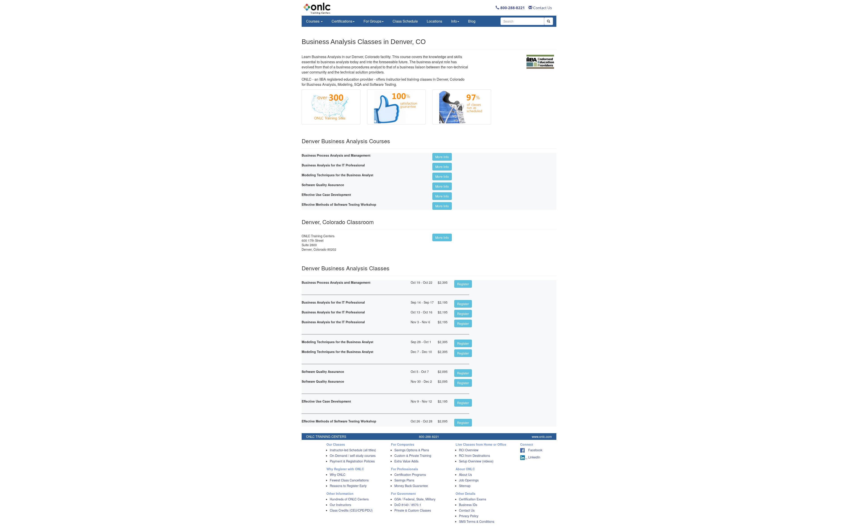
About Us (465, 474)
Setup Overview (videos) (476, 461)
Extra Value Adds (406, 461)
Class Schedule (405, 21)
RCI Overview (468, 450)
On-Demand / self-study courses (353, 455)
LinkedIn (533, 457)
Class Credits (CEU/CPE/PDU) (351, 510)
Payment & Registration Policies (352, 461)
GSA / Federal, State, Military (414, 499)
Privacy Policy (468, 516)
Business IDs (468, 504)
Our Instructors (340, 504)
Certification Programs (410, 474)
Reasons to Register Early (348, 485)
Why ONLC (337, 474)
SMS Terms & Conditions (476, 521)
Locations (434, 21)
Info (454, 21)
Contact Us (542, 7)
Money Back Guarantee (411, 485)
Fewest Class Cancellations (349, 480)
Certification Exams (472, 499)
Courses (313, 21)
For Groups (372, 21)
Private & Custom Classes (412, 510)
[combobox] (522, 21)
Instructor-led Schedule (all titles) (353, 450)
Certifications (342, 21)
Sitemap (465, 485)
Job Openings (469, 480)
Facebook (533, 450)
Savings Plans (404, 480)
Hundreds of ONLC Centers (349, 499)
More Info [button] (442, 157)
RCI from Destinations (474, 455)
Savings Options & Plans (411, 450)
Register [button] (463, 284)
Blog (471, 21)
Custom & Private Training (412, 455)
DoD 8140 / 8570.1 (407, 504)
